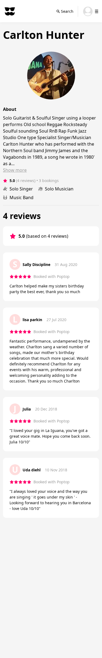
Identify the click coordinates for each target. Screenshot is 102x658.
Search (67, 11)
